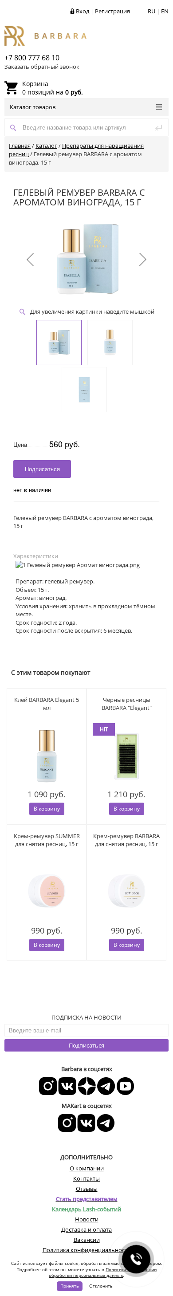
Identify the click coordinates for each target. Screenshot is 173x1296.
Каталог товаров (32, 107)
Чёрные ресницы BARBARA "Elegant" (127, 704)
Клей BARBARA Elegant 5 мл (46, 704)
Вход (82, 11)
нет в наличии (32, 489)
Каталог (46, 146)
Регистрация (112, 11)
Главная (20, 146)
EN (165, 11)
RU (151, 11)
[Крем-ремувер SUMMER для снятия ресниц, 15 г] (46, 892)
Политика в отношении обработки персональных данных (103, 1272)
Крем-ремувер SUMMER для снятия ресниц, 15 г (47, 840)
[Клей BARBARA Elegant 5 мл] (46, 756)
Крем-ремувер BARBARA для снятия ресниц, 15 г (126, 840)
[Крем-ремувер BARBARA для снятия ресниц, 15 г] (126, 892)
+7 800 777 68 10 (31, 58)
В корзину (47, 808)
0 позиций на (52, 87)
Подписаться (86, 1045)
